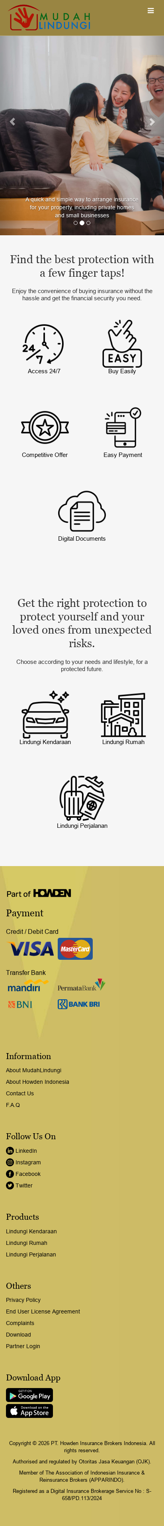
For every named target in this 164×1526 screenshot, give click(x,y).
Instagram (28, 1162)
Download (18, 1334)
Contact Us (20, 1093)
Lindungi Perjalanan (31, 1254)
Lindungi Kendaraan (31, 1231)
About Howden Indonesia (37, 1082)
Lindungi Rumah (26, 1243)
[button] (12, 117)
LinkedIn (26, 1151)
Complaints (20, 1323)
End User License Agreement (43, 1311)
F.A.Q (13, 1105)
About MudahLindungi (33, 1070)
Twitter (24, 1185)
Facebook (28, 1174)
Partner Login (23, 1346)
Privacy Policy (23, 1300)
